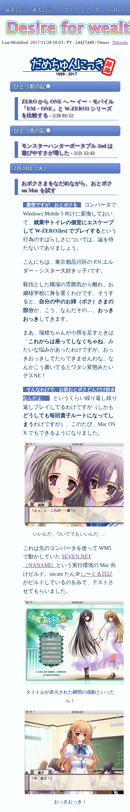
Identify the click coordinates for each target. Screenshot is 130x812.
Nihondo (120, 42)
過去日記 (42, 10)
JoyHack (115, 10)
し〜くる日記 (96, 574)
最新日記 (15, 10)
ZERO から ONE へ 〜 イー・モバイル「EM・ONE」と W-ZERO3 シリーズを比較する (67, 108)
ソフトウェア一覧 (79, 10)
